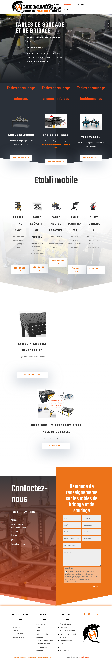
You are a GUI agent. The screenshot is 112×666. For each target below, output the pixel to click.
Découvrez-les (21, 158)
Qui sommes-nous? (53, 9)
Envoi (95, 586)
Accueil (48, 4)
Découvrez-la (20, 269)
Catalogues (80, 4)
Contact (66, 9)
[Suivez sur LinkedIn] (93, 614)
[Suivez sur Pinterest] (91, 618)
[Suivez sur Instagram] (89, 614)
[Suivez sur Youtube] (97, 614)
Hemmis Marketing (85, 657)
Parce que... (56, 445)
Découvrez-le (95, 270)
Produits (67, 4)
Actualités (57, 4)
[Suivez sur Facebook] (84, 614)
